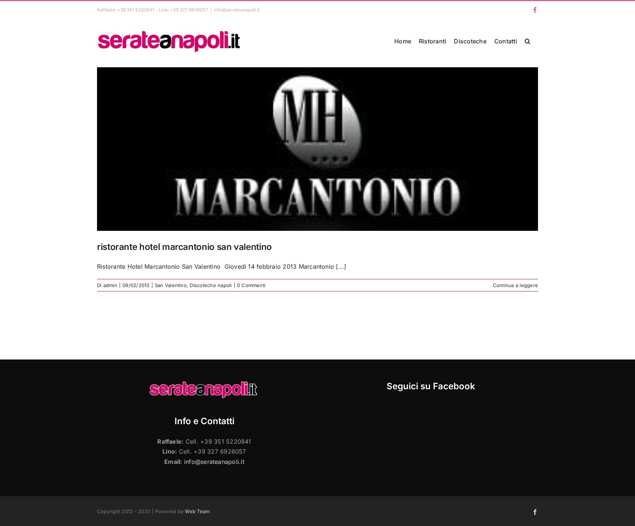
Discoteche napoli (211, 285)
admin (110, 285)
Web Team (197, 511)
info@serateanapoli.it (237, 9)
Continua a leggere (515, 285)
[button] (527, 41)
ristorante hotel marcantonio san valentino (184, 246)
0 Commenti (251, 285)
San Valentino (171, 285)
